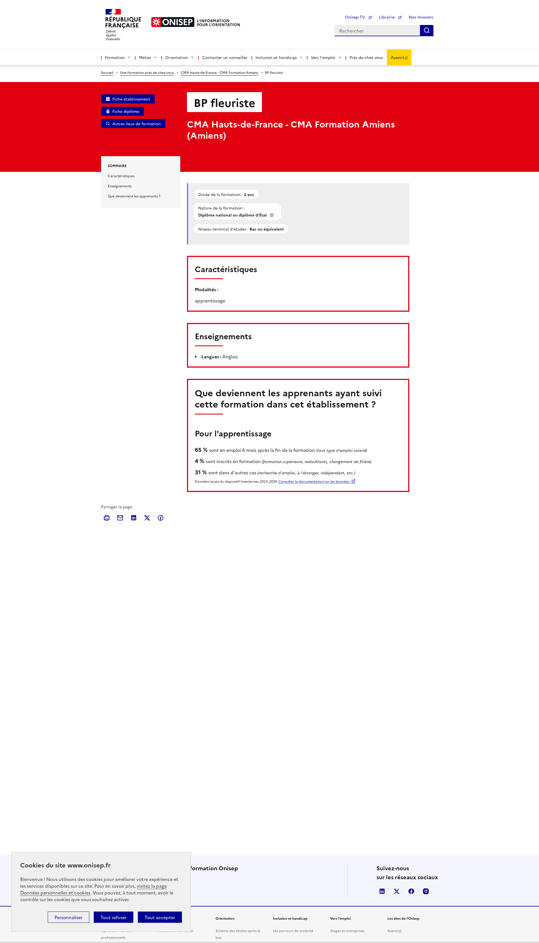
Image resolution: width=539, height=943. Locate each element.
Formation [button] (115, 57)
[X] (147, 517)
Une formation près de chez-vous (147, 72)
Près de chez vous (366, 57)
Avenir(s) (399, 57)
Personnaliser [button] (68, 917)
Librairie (387, 17)
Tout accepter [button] (160, 917)
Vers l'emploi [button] (323, 57)
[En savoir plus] (272, 215)
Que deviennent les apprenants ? (134, 195)
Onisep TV (355, 17)
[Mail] (120, 517)
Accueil (107, 72)
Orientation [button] (176, 57)
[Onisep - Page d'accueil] (173, 22)
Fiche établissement (131, 99)
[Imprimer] (106, 517)
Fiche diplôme (125, 111)
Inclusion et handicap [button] (276, 57)
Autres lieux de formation (136, 123)
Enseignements (120, 185)
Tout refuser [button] (114, 917)
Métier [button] (145, 57)
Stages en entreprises (347, 930)
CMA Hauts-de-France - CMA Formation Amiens (219, 72)
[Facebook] (160, 517)
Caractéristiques (121, 175)
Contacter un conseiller (225, 57)
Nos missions (421, 17)
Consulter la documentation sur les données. (314, 481)
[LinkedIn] (133, 517)
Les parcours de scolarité (293, 930)
